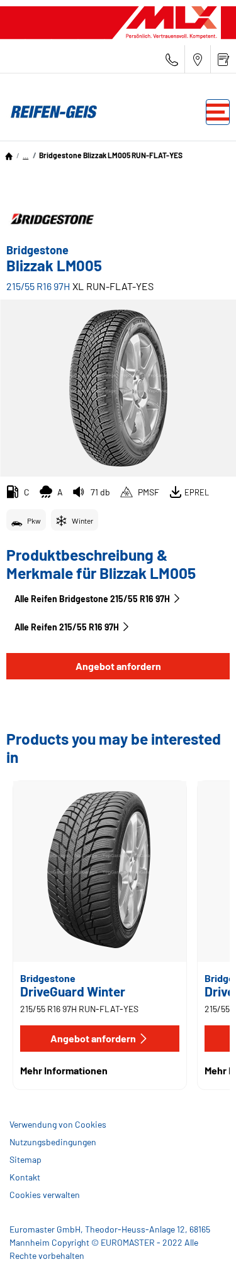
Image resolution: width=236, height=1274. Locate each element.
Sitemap (25, 1159)
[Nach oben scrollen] (203, 1247)
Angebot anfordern (118, 666)
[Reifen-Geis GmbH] (50, 111)
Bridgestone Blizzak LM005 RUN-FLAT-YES (111, 155)
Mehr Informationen (64, 1070)
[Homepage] (9, 155)
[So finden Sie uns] (197, 59)
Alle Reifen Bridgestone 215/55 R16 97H (92, 598)
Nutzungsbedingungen (52, 1141)
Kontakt (24, 1177)
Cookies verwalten (44, 1194)
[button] (25, 155)
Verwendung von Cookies (57, 1124)
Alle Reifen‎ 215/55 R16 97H (66, 627)
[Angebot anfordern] (223, 59)
